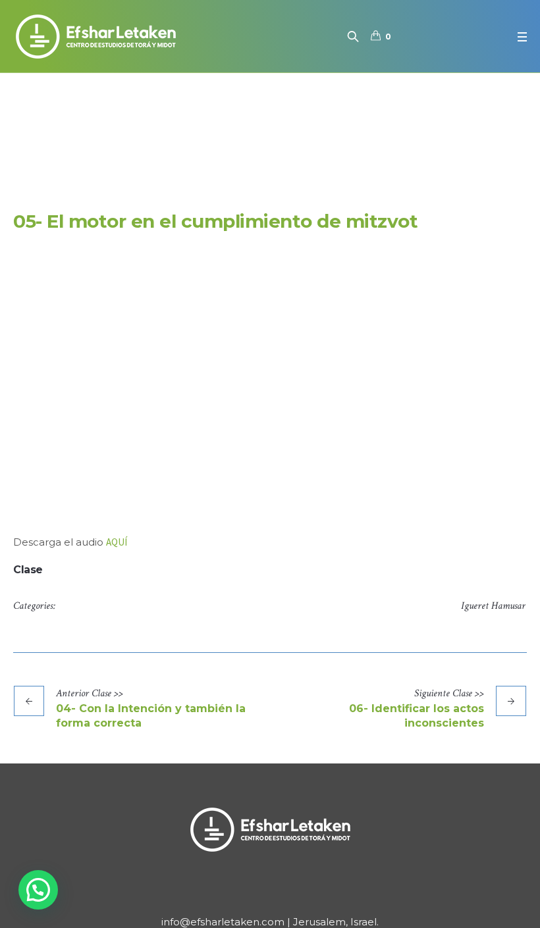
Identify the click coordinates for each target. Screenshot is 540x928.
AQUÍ (116, 542)
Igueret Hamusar (493, 606)
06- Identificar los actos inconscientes (416, 715)
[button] (38, 890)
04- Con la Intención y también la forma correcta (151, 715)
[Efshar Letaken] (270, 829)
